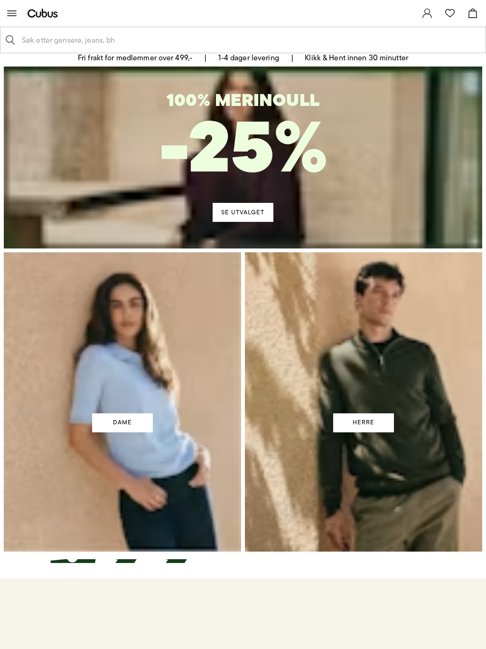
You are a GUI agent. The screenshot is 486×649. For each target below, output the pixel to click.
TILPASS (238, 400)
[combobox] (250, 40)
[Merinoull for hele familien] (244, 146)
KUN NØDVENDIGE (107, 400)
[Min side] (427, 13)
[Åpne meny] (11, 13)
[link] (427, 13)
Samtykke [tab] (103, 241)
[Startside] (44, 13)
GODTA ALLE (379, 400)
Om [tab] (383, 241)
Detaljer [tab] (243, 241)
